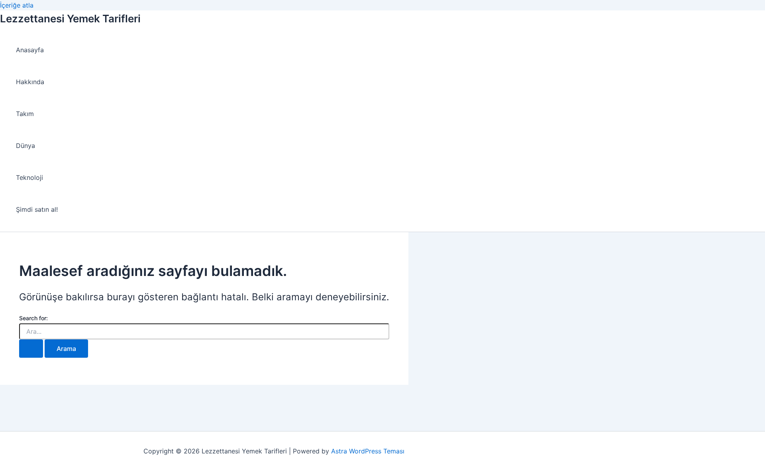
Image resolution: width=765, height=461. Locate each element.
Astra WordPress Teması (367, 451)
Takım (25, 114)
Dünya (25, 146)
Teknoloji (29, 177)
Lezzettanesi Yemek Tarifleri (70, 18)
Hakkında (30, 82)
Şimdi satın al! (37, 209)
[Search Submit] (31, 348)
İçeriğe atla (16, 5)
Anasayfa (30, 50)
